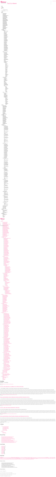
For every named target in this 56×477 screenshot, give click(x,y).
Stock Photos (20, 390)
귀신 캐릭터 (21, 391)
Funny (14, 400)
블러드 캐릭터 (32, 392)
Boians (2, 389)
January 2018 (3, 448)
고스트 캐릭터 (10, 391)
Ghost (15, 400)
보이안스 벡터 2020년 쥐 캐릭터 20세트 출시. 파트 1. (7, 437)
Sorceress (16, 390)
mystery (5, 390)
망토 (37, 402)
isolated (34, 400)
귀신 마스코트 (14, 391)
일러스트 (13, 393)
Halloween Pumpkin (2, 419)
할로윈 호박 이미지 (41, 412)
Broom (21, 389)
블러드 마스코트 (25, 392)
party (9, 390)
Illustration (29, 400)
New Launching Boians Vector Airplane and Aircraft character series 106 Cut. (9, 467)
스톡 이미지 (38, 392)
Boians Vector (16, 389)
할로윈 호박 (37, 412)
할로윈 (1, 404)
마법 (14, 402)
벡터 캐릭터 (6, 420)
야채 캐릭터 (37, 420)
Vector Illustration (33, 390)
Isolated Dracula (36, 400)
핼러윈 (29, 404)
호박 (47, 412)
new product (7, 390)
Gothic (17, 400)
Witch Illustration (45, 390)
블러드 (23, 392)
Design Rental (47, 389)
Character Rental (35, 389)
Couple (43, 389)
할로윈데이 (14, 404)
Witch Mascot (48, 390)
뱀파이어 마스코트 (45, 402)
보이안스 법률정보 (25, 458)
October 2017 (3, 449)
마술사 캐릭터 (31, 402)
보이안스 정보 (44, 458)
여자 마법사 (44, 392)
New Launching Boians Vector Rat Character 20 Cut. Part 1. (8, 436)
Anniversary (1, 410)
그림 (27, 391)
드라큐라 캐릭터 (48, 391)
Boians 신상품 (19, 389)
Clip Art (37, 457)
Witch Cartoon (38, 390)
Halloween (19, 400)
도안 (37, 391)
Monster (3, 390)
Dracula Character (2, 400)
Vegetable (51, 419)
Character (28, 389)
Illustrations (31, 400)
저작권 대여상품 (25, 393)
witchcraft (51, 390)
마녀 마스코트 (7, 402)
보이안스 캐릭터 (17, 392)
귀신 (12, 391)
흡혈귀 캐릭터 (41, 404)
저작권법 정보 (4, 432)
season (12, 390)
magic (51, 400)
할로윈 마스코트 (4, 404)
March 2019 (3, 446)
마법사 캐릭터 (22, 402)
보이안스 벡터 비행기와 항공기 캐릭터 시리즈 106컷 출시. (7, 440)
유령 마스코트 (3, 393)
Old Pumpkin (17, 419)
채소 (6, 412)
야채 (35, 420)
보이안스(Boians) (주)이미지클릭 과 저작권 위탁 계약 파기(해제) (8, 438)
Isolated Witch (47, 400)
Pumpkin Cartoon (22, 419)
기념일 (28, 391)
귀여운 (23, 391)
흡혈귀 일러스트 (38, 404)
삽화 (36, 392)
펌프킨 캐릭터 (25, 412)
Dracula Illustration (6, 400)
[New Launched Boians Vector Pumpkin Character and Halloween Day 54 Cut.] (8, 413)
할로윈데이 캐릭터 (26, 404)
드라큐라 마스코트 (40, 391)
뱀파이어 (42, 402)
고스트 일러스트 (7, 391)
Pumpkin (19, 419)
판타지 (48, 393)
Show (33, 419)
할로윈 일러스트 (7, 404)
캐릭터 (35, 393)
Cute (44, 389)
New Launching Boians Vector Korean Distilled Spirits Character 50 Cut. (9, 442)
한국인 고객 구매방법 (5, 430)
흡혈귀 (31, 404)
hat (25, 400)
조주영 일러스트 (29, 393)
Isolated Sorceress (40, 400)
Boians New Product (12, 389)
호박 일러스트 (2, 421)
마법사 (16, 402)
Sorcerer (14, 390)
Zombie (54, 390)
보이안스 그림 (6, 392)
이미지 (11, 393)
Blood (0, 389)
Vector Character (29, 390)
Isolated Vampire (44, 400)
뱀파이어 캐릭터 (53, 402)
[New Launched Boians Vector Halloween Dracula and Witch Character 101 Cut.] (8, 394)
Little (49, 400)
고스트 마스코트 (3, 391)
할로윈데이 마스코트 (17, 404)
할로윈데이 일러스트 (22, 404)
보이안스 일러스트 (13, 392)
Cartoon (23, 389)
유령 (1, 393)
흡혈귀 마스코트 (34, 404)
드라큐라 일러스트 (44, 391)
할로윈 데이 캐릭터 (31, 412)
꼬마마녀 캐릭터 (35, 391)
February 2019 (3, 447)
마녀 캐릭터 (13, 402)
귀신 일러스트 (17, 391)
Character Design (31, 389)
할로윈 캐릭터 (11, 404)
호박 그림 (49, 412)
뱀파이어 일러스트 (49, 402)
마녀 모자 (11, 402)
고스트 (1, 391)
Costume (41, 389)
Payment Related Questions (6, 428)
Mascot (1, 390)
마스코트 (34, 402)
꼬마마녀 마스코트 (31, 391)
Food (45, 410)
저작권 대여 (22, 393)
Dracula (49, 389)
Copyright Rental (38, 389)
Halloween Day (22, 400)
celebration (26, 389)
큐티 (46, 393)
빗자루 (34, 392)
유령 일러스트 (6, 393)
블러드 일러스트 (29, 392)
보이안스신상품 (20, 392)
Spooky (18, 390)
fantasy (12, 400)
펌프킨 (23, 412)
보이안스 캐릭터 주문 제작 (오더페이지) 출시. (6, 465)
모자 (38, 402)
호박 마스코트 (52, 412)
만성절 (36, 402)
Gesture (47, 410)
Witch (35, 390)
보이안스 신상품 (9, 392)
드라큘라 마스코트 (52, 391)
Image (49, 457)
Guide (48, 410)
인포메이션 (3, 431)
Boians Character (5, 389)
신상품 (42, 392)
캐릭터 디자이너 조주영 (38, 393)
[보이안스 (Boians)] (28, 2)
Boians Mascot (8, 389)
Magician (53, 400)
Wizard (53, 390)
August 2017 (3, 450)
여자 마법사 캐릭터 (53, 392)
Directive (44, 410)
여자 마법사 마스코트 (48, 392)
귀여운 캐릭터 (25, 391)
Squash (34, 419)
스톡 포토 (40, 392)
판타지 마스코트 (51, 393)
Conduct (35, 410)
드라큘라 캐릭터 (4, 402)
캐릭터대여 (45, 393)
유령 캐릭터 (9, 393)
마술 (24, 402)
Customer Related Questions (6, 426)
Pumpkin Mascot (30, 419)
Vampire (23, 390)
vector (24, 390)
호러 (30, 404)
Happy (24, 400)
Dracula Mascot (10, 400)
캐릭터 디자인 (42, 393)
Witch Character (41, 390)
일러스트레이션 (19, 393)
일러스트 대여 (16, 393)
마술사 (25, 402)
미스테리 (40, 402)
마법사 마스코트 (19, 402)
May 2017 (3, 452)
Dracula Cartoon (52, 389)
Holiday (27, 400)
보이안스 (3, 392)
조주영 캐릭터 (32, 393)
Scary (10, 390)
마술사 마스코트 (28, 402)
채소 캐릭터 (9, 412)
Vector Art (26, 390)
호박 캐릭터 (5, 421)
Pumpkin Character (26, 419)
